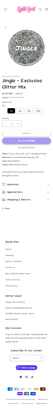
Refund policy (11, 286)
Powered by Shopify (28, 399)
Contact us (10, 267)
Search (8, 249)
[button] (5, 9)
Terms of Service (12, 279)
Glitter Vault (16, 399)
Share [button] (7, 208)
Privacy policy (14, 403)
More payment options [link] (26, 147)
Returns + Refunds (13, 261)
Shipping (5, 97)
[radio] (11, 110)
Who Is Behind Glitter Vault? (18, 273)
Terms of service (27, 403)
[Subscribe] (40, 358)
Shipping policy (41, 403)
